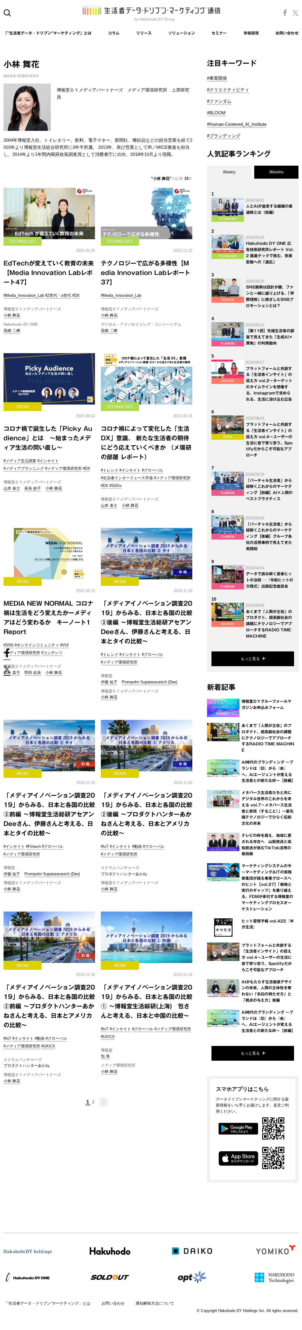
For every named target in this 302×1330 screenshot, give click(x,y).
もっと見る (250, 658)
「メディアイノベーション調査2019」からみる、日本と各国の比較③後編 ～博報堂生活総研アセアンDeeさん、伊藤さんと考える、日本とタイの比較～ (146, 622)
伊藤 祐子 (109, 682)
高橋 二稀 (12, 330)
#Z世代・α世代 (58, 295)
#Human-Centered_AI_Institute (237, 124)
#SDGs (115, 485)
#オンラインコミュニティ (37, 645)
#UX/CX (48, 1046)
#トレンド (109, 470)
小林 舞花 (12, 315)
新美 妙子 (32, 488)
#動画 (137, 846)
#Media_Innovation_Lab (24, 295)
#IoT (105, 846)
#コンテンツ (52, 653)
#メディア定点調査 (20, 461)
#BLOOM (216, 112)
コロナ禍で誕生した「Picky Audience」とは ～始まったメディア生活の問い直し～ (48, 438)
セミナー (219, 33)
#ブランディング (223, 135)
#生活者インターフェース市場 (127, 478)
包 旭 (105, 1056)
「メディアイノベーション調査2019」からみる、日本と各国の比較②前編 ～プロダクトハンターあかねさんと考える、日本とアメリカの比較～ (49, 1006)
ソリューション (181, 33)
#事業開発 (217, 78)
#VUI (64, 645)
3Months (276, 172)
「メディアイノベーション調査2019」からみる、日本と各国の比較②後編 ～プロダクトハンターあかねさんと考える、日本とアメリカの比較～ (146, 814)
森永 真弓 (12, 672)
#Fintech (33, 846)
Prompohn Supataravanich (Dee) (149, 682)
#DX (76, 295)
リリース (144, 33)
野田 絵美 (32, 672)
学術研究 (251, 33)
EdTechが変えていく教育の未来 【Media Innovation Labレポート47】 (49, 272)
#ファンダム (219, 101)
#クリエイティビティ (228, 89)
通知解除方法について (155, 1303)
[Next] (103, 1102)
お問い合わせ (286, 33)
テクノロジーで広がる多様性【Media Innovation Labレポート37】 (145, 272)
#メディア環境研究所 (63, 468)
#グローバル (152, 470)
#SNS (9, 645)
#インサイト (48, 461)
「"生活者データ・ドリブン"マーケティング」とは (47, 33)
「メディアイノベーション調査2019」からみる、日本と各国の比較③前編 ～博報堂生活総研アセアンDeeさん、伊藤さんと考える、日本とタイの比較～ (49, 814)
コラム (113, 33)
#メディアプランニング (24, 468)
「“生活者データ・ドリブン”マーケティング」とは (47, 1303)
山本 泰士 (12, 488)
